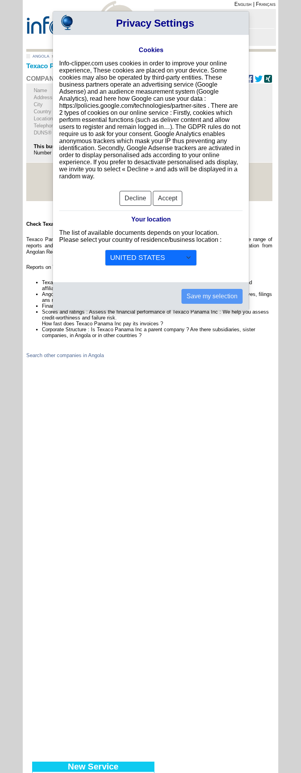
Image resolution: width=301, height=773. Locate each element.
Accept (167, 198)
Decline (135, 198)
